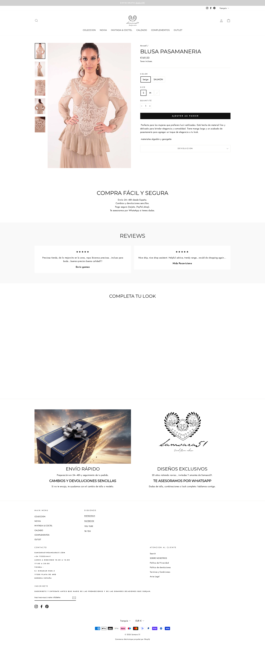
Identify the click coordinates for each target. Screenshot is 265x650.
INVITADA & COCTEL (121, 30)
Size (142, 87)
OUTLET (178, 30)
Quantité (146, 100)
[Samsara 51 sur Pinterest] (47, 606)
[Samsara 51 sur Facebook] (41, 606)
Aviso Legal (154, 576)
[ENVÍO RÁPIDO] (83, 436)
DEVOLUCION (185, 148)
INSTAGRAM (89, 516)
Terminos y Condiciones (160, 572)
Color (144, 74)
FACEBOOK (89, 521)
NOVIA (103, 30)
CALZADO (141, 30)
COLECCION (89, 30)
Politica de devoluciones (160, 567)
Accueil (143, 45)
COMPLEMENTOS (160, 30)
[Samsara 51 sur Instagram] (36, 606)
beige (145, 79)
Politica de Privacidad (159, 562)
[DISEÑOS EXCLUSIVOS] (182, 436)
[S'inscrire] (74, 597)
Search (153, 553)
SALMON (158, 79)
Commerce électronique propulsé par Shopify (132, 639)
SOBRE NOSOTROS (158, 558)
